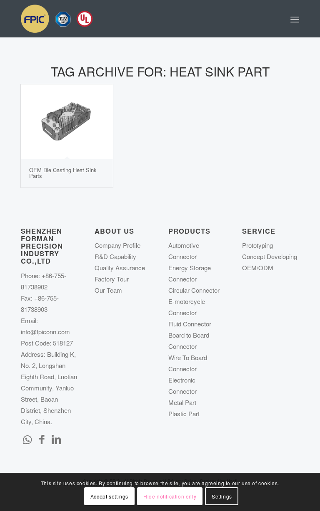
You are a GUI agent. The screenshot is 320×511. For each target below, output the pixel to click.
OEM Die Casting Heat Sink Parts (63, 173)
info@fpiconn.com (45, 331)
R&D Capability (115, 256)
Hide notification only (169, 496)
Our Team (108, 290)
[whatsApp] (27, 438)
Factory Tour (112, 278)
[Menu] (294, 18)
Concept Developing (269, 256)
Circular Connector (194, 290)
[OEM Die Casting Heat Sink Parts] (67, 121)
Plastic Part (184, 413)
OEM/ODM (257, 267)
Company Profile (117, 245)
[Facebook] (41, 438)
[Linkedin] (56, 438)
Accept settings (109, 496)
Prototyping (257, 245)
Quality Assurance (120, 267)
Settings (222, 496)
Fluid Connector (189, 323)
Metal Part (182, 402)
